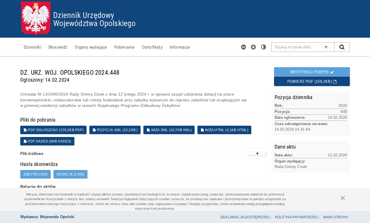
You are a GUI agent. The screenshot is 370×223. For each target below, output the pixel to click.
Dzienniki (32, 47)
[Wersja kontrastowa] (264, 47)
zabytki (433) (35, 174)
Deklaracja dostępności (245, 217)
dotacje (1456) (71, 174)
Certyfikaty (152, 47)
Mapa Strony (335, 217)
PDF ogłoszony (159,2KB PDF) (55, 130)
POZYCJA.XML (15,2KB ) (117, 130)
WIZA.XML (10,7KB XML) (171, 130)
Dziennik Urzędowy (83, 14)
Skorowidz (58, 47)
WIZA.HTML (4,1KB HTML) (226, 130)
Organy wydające (91, 47)
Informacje (180, 47)
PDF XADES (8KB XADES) (49, 141)
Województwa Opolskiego (94, 22)
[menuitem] (32, 47)
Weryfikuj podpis (310, 72)
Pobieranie (124, 47)
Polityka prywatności (297, 217)
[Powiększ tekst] (253, 47)
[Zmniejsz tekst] (244, 47)
